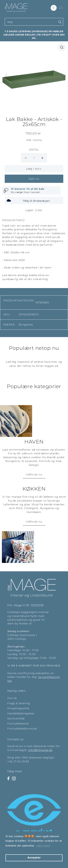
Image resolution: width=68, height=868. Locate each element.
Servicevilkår (16, 718)
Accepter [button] (34, 857)
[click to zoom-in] (62, 47)
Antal (34, 149)
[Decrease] (26, 158)
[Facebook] (8, 778)
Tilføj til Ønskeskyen (36, 200)
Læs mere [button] (43, 845)
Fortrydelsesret (18, 723)
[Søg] (60, 21)
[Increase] (42, 158)
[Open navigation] (61, 8)
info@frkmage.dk (40, 750)
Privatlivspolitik (18, 708)
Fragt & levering (18, 703)
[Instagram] (14, 778)
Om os (12, 698)
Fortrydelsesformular (22, 728)
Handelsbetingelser (21, 713)
